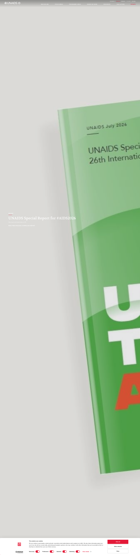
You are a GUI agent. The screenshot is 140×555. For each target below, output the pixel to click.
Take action (120, 4)
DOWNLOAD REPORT (28, 225)
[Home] (12, 3)
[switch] (52, 551)
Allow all (118, 541)
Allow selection (118, 546)
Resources (107, 4)
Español (134, 1)
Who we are (45, 4)
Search (112, 1)
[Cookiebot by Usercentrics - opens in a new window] (19, 552)
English (118, 1)
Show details (86, 551)
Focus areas (59, 4)
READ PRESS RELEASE (14, 225)
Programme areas (75, 4)
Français (123, 1)
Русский (129, 1)
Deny (118, 551)
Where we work (92, 4)
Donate (133, 4)
